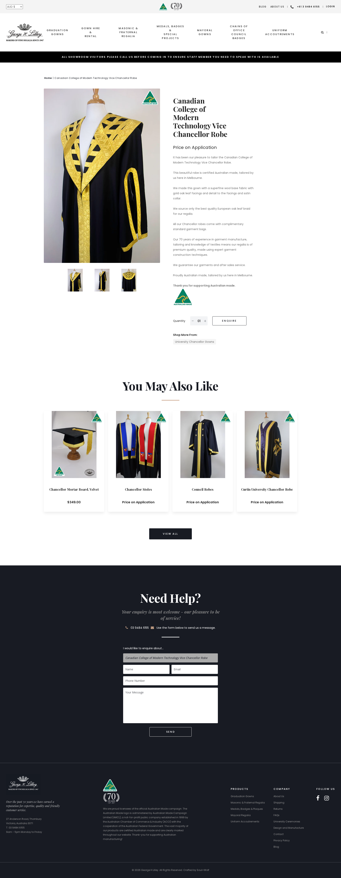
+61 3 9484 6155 (308, 6)
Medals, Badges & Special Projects (170, 32)
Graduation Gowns (57, 32)
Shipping (279, 802)
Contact (279, 834)
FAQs (276, 815)
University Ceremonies (287, 821)
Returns (278, 809)
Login (330, 6)
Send (170, 732)
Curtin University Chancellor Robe (267, 489)
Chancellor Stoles (138, 489)
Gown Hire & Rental (90, 32)
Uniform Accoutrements (279, 32)
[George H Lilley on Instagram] (326, 798)
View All (170, 534)
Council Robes (203, 489)
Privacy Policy (282, 840)
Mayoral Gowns (205, 32)
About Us (277, 6)
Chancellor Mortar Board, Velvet (74, 489)
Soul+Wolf (203, 870)
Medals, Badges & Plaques (247, 809)
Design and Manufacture (289, 827)
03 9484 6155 (140, 628)
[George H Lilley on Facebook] (317, 798)
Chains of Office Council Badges (239, 32)
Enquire (229, 321)
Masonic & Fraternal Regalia (128, 32)
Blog (262, 6)
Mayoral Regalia (241, 815)
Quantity (179, 321)
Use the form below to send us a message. (185, 628)
